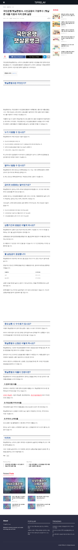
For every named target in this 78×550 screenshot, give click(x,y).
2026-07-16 (64, 33)
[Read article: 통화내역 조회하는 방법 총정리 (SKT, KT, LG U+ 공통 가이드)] (56, 16)
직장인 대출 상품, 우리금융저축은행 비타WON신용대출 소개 (18, 498)
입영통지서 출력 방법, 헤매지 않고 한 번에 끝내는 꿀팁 (67, 52)
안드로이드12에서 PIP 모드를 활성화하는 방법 (63, 530)
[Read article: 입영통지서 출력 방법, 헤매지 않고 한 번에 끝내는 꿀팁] (56, 53)
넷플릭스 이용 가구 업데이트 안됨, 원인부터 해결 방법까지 (67, 30)
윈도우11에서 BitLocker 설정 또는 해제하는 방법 (38, 527)
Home (4, 7)
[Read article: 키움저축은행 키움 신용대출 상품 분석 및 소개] (7, 506)
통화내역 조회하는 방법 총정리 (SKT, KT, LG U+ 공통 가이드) (68, 15)
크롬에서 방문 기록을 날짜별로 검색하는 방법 (39, 530)
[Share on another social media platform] (48, 56)
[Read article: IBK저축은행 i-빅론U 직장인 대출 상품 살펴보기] (31, 498)
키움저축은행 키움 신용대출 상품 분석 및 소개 (18, 505)
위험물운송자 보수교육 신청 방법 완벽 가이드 (67, 45)
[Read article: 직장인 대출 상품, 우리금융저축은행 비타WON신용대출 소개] (7, 498)
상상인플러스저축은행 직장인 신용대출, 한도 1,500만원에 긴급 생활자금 (39, 489)
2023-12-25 (7, 492)
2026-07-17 (64, 26)
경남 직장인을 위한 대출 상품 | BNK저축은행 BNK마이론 (14, 489)
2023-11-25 (5, 18)
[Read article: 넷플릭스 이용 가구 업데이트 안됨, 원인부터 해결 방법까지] (56, 32)
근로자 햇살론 (7, 395)
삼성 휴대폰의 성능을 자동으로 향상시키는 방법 (63, 534)
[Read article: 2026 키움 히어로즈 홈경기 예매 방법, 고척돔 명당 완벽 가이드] (56, 39)
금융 (13, 7)
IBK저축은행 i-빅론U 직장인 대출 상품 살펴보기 (43, 497)
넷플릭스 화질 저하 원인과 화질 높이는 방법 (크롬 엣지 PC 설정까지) (67, 23)
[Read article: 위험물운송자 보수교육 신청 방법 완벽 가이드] (56, 46)
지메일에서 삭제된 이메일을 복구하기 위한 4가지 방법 (63, 527)
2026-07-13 (64, 48)
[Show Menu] (4, 2)
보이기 (14, 73)
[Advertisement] (26, 97)
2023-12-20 (15, 501)
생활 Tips (9, 7)
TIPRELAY (40, 2)
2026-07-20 (64, 19)
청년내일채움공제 (36, 395)
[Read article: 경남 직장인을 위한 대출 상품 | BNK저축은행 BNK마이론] (14, 486)
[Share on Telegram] (44, 56)
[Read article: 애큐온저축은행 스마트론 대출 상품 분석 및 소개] (31, 506)
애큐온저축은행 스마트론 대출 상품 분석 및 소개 (43, 505)
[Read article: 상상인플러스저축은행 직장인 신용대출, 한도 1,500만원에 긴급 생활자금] (39, 486)
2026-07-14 (64, 41)
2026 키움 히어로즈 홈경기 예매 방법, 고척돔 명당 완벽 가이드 (67, 38)
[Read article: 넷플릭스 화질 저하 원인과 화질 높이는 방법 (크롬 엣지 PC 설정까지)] (56, 24)
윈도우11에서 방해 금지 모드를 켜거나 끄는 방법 (38, 533)
